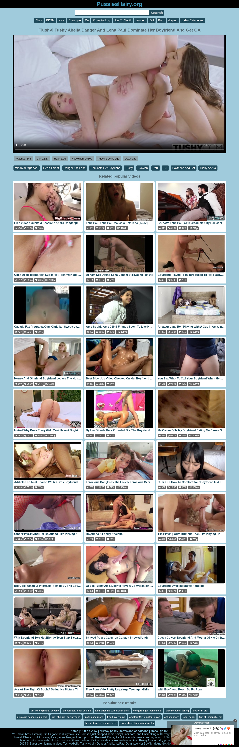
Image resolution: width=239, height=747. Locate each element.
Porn (161, 20)
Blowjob (143, 168)
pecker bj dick (200, 710)
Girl (152, 20)
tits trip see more (94, 716)
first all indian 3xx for (210, 716)
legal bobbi (189, 716)
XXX (61, 20)
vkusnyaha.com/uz (124, 740)
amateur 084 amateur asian (144, 716)
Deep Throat (51, 168)
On (87, 20)
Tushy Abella (208, 168)
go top (164, 730)
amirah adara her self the (77, 710)
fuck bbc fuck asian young (66, 716)
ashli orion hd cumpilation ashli (112, 710)
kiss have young (116, 716)
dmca (154, 730)
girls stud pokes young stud (32, 716)
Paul (156, 168)
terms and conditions (134, 730)
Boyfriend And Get (183, 168)
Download (130, 158)
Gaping (172, 20)
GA (165, 168)
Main (39, 20)
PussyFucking (102, 20)
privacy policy (109, 730)
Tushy (129, 168)
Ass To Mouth (123, 20)
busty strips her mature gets (100, 723)
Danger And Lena (75, 168)
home (74, 730)
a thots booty (171, 716)
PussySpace (147, 740)
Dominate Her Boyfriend (105, 168)
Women (140, 20)
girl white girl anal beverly (45, 710)
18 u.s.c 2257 (88, 730)
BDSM (50, 20)
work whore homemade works (137, 723)
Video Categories (192, 20)
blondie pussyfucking (177, 710)
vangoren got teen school (147, 710)
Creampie (75, 20)
